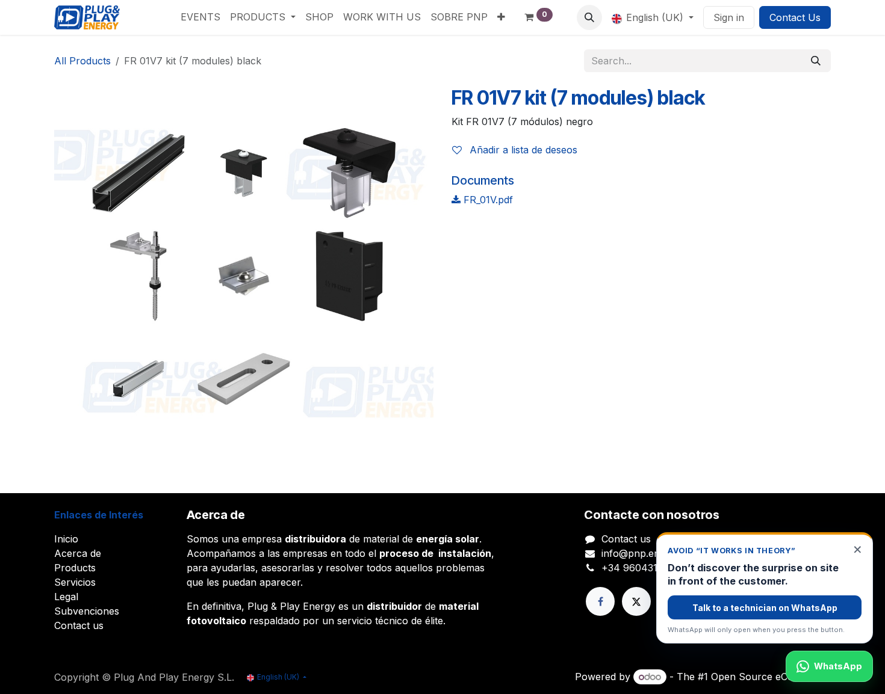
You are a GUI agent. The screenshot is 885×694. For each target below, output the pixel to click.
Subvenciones (86, 611)
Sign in (728, 17)
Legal (66, 597)
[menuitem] (200, 17)
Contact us (79, 625)
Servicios (75, 582)
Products (75, 568)
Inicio (66, 539)
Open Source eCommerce (771, 677)
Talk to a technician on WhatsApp (764, 608)
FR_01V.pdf (487, 200)
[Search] (816, 60)
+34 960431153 (636, 568)
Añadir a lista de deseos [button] (522, 150)
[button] (589, 17)
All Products (82, 61)
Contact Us (795, 17)
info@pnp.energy (640, 553)
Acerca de (77, 553)
